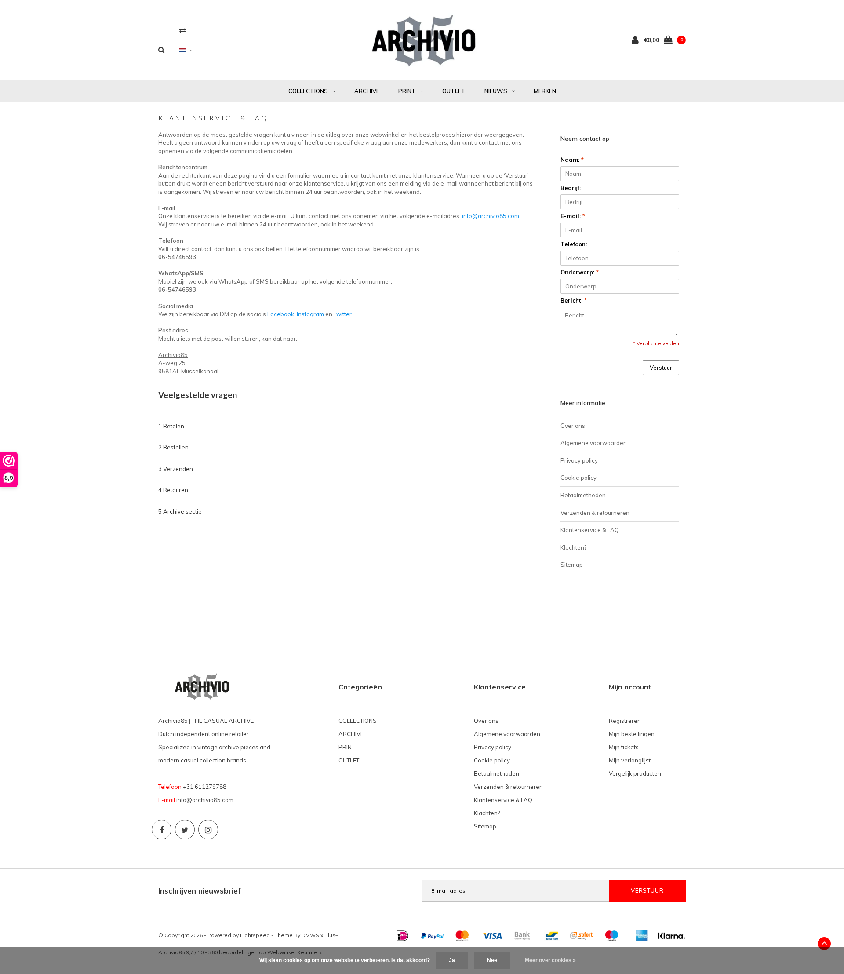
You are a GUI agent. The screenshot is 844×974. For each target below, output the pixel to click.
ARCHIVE (366, 91)
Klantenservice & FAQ (589, 529)
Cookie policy (578, 477)
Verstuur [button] (661, 367)
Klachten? (573, 547)
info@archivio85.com (490, 215)
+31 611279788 (204, 786)
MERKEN (545, 91)
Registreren (625, 720)
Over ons (572, 425)
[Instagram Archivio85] (208, 829)
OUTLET (454, 91)
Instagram (310, 313)
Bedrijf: (570, 187)
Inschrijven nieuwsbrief (199, 890)
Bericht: (573, 300)
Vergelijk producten (635, 773)
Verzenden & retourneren (594, 512)
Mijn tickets (624, 747)
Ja (452, 960)
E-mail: (572, 215)
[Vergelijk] (182, 30)
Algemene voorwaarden (593, 442)
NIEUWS (495, 91)
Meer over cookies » (550, 960)
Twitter (343, 313)
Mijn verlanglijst (630, 760)
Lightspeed (255, 935)
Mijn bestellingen (632, 733)
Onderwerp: (579, 272)
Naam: (572, 159)
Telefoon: (573, 244)
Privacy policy (579, 460)
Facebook (280, 313)
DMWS (310, 935)
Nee (492, 960)
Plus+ (331, 935)
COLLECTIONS (308, 91)
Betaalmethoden (583, 495)
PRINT (407, 91)
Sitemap (571, 564)
